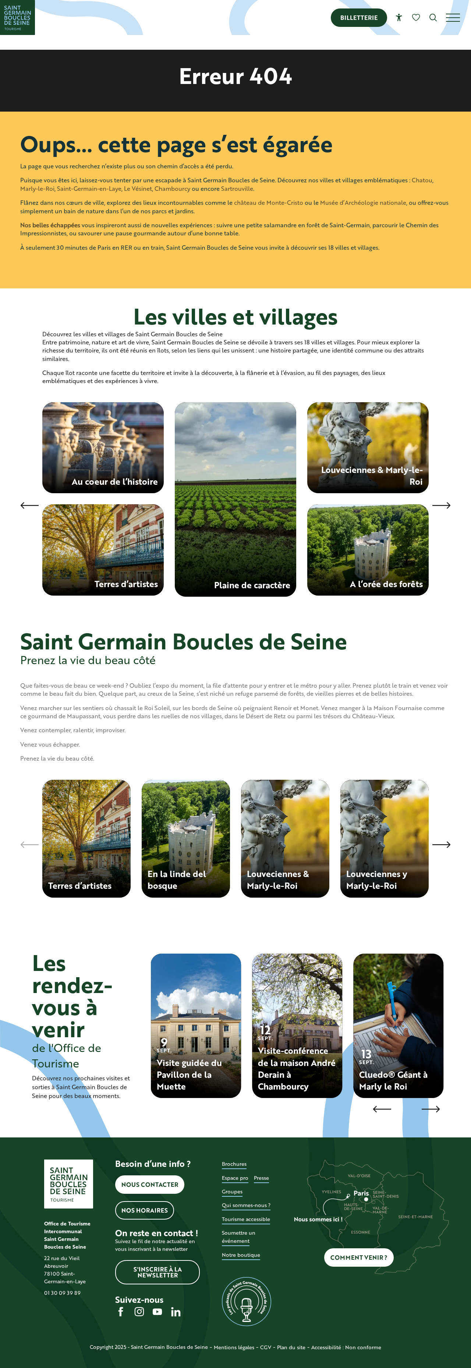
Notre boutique (241, 1254)
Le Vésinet (138, 188)
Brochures (234, 1163)
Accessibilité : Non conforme (346, 1347)
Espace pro (235, 1177)
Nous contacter (149, 1184)
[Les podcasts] (246, 1301)
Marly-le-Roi (37, 188)
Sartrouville (237, 188)
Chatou (422, 180)
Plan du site (291, 1347)
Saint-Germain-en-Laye (89, 188)
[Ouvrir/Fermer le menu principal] (458, 18)
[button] (433, 17)
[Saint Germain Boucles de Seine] (17, 17)
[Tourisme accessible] (399, 17)
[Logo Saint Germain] (68, 1184)
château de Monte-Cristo (268, 202)
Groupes (232, 1191)
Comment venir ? (358, 1257)
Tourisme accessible (246, 1219)
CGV (265, 1347)
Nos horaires (144, 1210)
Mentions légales (234, 1347)
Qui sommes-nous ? (246, 1205)
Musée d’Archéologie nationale (363, 202)
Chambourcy (172, 188)
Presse (261, 1177)
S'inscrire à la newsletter (158, 1272)
